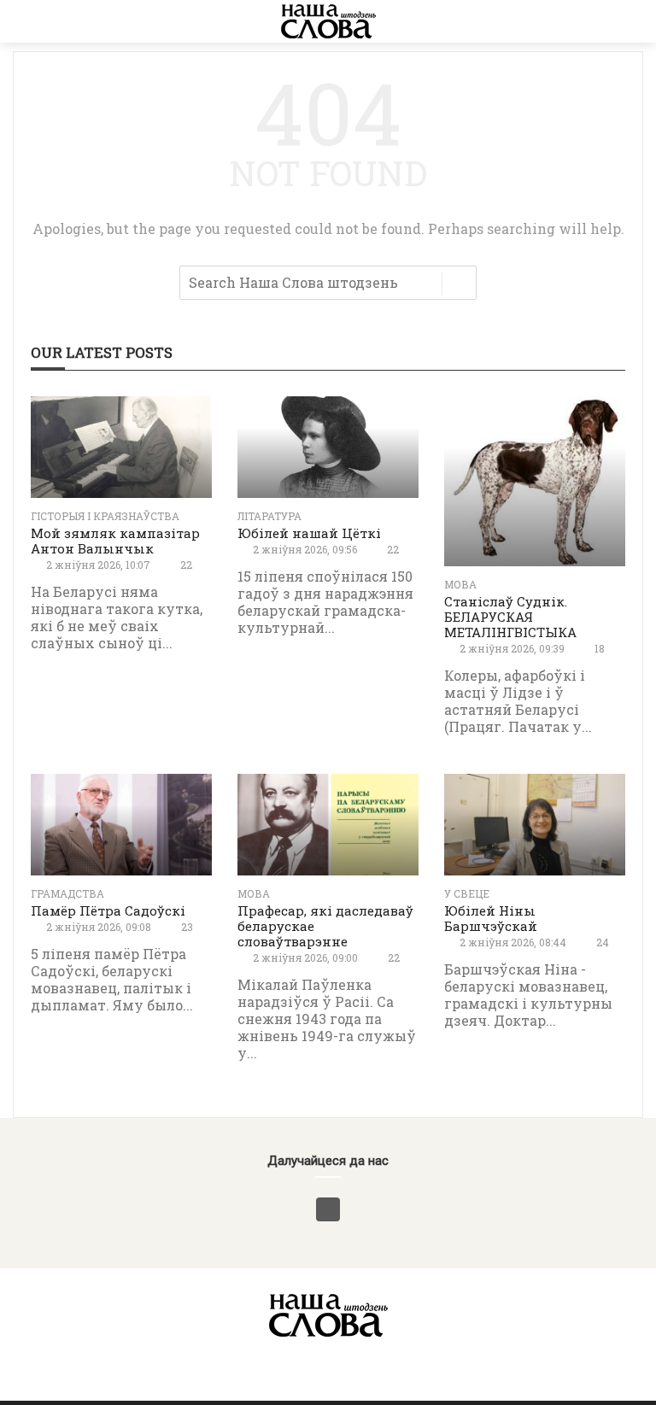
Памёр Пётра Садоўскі (108, 910)
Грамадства (67, 893)
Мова (460, 584)
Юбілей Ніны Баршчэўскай (490, 918)
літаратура (269, 516)
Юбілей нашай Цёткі (309, 533)
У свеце (466, 893)
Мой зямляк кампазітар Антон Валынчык (115, 540)
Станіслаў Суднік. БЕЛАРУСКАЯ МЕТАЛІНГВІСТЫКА (510, 617)
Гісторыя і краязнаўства (105, 516)
